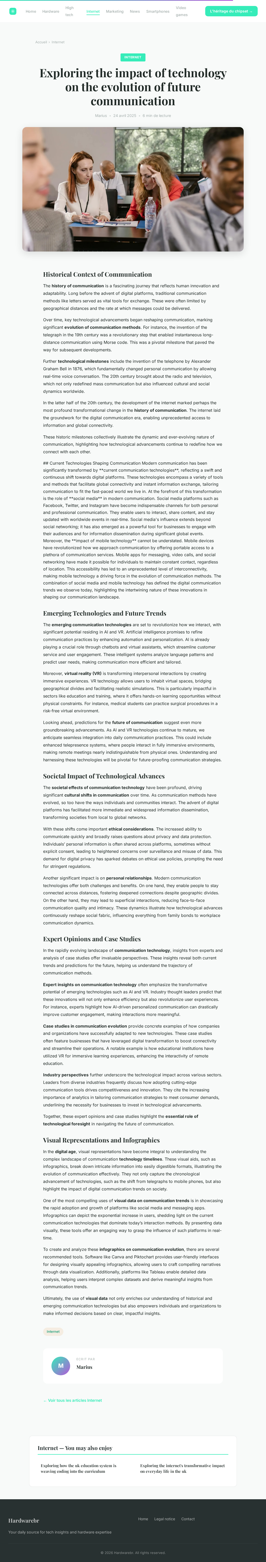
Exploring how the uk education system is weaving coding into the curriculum (78, 1468)
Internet (93, 11)
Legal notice (164, 1519)
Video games (182, 11)
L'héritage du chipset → (231, 11)
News (135, 11)
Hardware (50, 11)
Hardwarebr (23, 1520)
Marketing (115, 11)
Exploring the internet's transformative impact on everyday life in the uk (182, 1468)
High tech (69, 11)
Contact (188, 1519)
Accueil (41, 42)
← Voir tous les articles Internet (72, 1400)
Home (31, 11)
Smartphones (158, 11)
